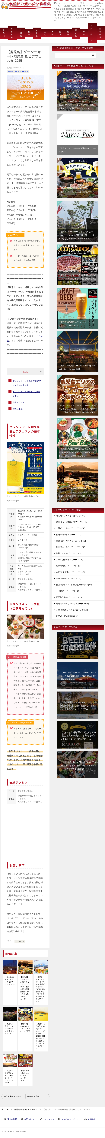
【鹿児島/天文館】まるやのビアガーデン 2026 (9, 980)
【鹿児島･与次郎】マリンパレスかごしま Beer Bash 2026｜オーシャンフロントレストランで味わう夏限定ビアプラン (77, 452)
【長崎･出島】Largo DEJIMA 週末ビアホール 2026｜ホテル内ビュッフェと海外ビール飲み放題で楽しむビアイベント (78, 765)
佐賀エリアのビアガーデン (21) (69, 553)
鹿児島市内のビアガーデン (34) (69, 597)
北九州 (4, 33)
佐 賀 (45, 33)
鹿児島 (76, 33)
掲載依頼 (100, 33)
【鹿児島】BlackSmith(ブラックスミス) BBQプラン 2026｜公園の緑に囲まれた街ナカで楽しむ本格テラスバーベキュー (77, 235)
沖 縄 (84, 33)
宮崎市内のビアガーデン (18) (68, 578)
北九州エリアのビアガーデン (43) (70, 516)
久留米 (21, 33)
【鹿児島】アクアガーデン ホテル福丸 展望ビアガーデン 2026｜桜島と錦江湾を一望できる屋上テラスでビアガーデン (40, 989)
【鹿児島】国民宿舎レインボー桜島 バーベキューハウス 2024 (9, 1077)
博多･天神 (12, 33)
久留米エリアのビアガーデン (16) (70, 528)
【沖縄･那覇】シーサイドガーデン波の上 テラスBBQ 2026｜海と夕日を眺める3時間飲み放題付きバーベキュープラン (78, 675)
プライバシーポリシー (70, 1119)
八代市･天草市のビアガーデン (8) (70, 572)
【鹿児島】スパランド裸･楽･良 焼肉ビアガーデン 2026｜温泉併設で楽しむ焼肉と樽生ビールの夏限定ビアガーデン (77, 278)
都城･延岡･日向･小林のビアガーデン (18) (74, 585)
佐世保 (37, 33)
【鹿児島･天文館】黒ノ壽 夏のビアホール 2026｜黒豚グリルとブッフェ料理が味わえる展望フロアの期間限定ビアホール (77, 104)
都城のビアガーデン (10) (69, 591)
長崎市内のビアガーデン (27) (68, 535)
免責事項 (91, 1119)
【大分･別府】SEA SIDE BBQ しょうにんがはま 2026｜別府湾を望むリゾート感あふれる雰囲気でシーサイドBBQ (78, 705)
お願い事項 (18, 409)
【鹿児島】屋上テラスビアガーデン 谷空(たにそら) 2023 (9, 1029)
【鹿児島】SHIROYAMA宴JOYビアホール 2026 (25, 1027)
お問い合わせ (91, 33)
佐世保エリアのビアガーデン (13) (70, 547)
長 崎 (29, 33)
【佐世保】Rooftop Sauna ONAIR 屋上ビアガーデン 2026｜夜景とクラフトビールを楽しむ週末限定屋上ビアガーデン (78, 646)
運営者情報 (12, 1119)
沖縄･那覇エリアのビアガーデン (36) (72, 610)
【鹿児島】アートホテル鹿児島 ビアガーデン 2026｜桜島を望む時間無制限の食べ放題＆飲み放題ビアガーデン (25, 988)
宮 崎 (68, 33)
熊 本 (60, 33)
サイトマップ (48, 1119)
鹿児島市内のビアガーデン (18, 71)
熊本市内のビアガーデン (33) (68, 566)
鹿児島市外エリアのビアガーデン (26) (72, 603)
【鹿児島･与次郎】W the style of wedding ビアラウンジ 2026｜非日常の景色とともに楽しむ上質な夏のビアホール (40, 1036)
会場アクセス (18, 402)
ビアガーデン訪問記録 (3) (67, 616)
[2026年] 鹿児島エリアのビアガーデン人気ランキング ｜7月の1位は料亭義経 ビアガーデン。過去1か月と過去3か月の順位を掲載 (38, 1096)
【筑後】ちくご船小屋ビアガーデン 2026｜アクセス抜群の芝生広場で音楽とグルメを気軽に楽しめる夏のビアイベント (78, 735)
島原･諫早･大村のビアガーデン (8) (71, 541)
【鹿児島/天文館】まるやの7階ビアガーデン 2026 (25, 1075)
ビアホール (20, 941)
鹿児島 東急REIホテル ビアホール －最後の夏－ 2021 (14, 1096)
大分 (52, 33)
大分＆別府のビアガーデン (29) (69, 559)
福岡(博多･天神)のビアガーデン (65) (71, 522)
